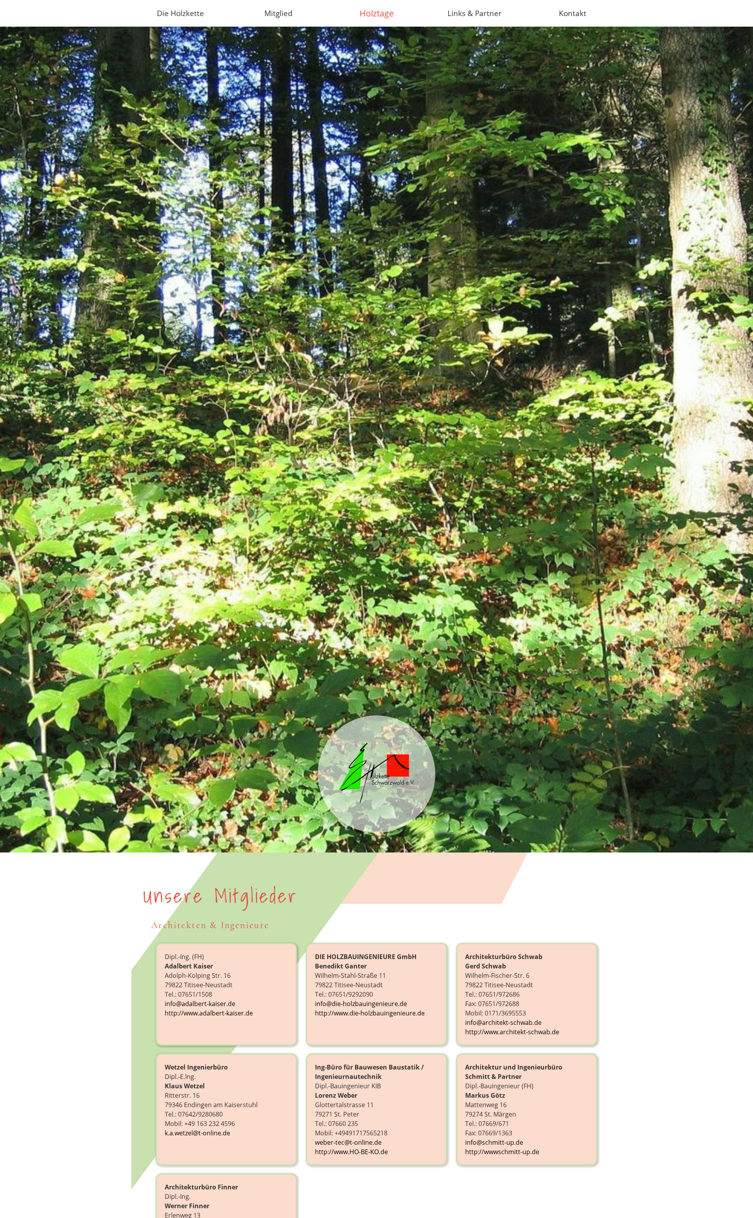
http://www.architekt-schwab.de (512, 1032)
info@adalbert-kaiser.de (200, 1003)
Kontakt (572, 13)
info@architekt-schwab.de (503, 1022)
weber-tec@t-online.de (348, 1142)
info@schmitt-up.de (494, 1142)
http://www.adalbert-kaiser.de (209, 1013)
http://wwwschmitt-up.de (502, 1151)
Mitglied (278, 13)
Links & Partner (474, 13)
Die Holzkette (180, 13)
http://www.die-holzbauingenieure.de (370, 1013)
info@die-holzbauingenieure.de (361, 1003)
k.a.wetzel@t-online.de (197, 1133)
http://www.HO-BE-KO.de (351, 1151)
